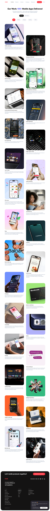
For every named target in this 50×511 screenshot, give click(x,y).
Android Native (7, 493)
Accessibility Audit (7, 502)
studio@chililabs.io (10, 483)
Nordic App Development (8, 496)
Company (27, 2)
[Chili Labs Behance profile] (37, 479)
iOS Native (6, 492)
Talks (19, 496)
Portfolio (12, 2)
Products (16, 2)
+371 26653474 (9, 485)
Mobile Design (7, 498)
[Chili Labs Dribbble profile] (31, 479)
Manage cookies (34, 505)
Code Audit (6, 495)
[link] (6, 2)
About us (19, 492)
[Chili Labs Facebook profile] (42, 479)
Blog (19, 495)
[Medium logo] (33, 479)
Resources (33, 2)
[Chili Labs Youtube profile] (40, 479)
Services (21, 2)
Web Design (6, 499)
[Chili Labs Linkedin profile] (44, 479)
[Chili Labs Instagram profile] (38, 479)
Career (19, 493)
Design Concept (7, 501)
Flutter (6, 490)
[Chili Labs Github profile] (35, 479)
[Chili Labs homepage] (6, 478)
